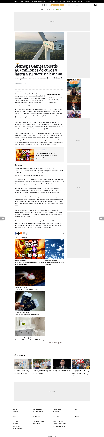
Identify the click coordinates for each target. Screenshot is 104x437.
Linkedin (75, 414)
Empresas (17, 63)
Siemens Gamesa (20, 88)
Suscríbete (56, 411)
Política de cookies (58, 421)
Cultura (15, 421)
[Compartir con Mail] (24, 233)
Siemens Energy (28, 88)
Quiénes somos (57, 409)
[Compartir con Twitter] (18, 233)
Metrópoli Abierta (81, 1)
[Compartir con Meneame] (21, 233)
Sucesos (15, 423)
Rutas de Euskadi (18, 428)
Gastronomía (17, 426)
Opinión (15, 419)
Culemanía (68, 1)
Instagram (76, 416)
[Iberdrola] (59, 9)
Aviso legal (56, 416)
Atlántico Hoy (37, 419)
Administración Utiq (59, 426)
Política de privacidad (59, 423)
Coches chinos (48, 1)
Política (15, 414)
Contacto (56, 414)
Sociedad (15, 416)
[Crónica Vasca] (52, 5)
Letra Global (74, 1)
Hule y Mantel (37, 423)
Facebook (75, 409)
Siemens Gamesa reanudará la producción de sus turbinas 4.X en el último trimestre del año (55, 100)
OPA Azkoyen (55, 1)
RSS (54, 419)
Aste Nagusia (34, 1)
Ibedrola (21, 1)
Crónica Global (62, 1)
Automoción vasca (41, 1)
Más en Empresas (19, 355)
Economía (16, 409)
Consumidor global (39, 421)
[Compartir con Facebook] (16, 233)
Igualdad (15, 431)
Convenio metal (27, 1)
